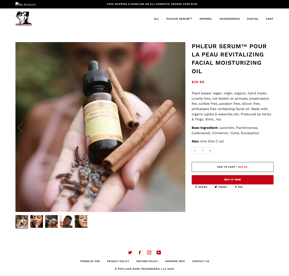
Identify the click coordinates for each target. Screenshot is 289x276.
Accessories (230, 18)
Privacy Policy (118, 261)
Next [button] (177, 127)
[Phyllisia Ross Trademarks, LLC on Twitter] (130, 253)
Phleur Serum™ (179, 18)
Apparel (206, 18)
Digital (253, 18)
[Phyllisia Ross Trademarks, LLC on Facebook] (140, 253)
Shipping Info (175, 261)
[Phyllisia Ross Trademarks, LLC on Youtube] (159, 253)
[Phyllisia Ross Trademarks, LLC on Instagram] (149, 253)
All (156, 18)
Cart (270, 18)
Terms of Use (90, 261)
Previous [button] (22, 127)
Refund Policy (147, 261)
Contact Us (200, 261)
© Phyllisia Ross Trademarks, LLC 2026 (144, 269)
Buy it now (232, 179)
